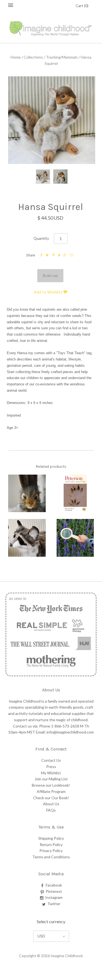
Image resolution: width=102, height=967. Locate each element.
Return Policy (51, 844)
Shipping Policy (51, 838)
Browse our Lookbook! (51, 785)
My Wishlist (51, 772)
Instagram (54, 897)
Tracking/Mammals (62, 57)
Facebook (54, 885)
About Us (51, 803)
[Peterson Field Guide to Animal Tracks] (75, 493)
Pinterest (54, 891)
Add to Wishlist (48, 292)
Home (16, 57)
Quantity (41, 238)
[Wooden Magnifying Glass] (75, 538)
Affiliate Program (51, 791)
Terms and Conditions (51, 857)
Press (51, 766)
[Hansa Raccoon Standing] (27, 538)
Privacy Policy (51, 850)
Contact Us (51, 760)
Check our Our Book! (51, 797)
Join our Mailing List (51, 779)
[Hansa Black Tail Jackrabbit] (27, 493)
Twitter (53, 903)
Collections (33, 57)
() (82, 5)
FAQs (51, 810)
